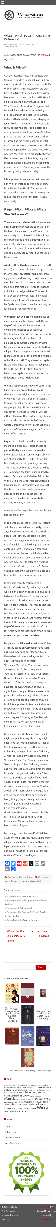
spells (31, 1104)
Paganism (41, 1098)
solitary (25, 1104)
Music (23, 1099)
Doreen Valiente (30, 1090)
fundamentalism (39, 1092)
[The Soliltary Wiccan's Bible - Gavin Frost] (27, 1045)
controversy (15, 1088)
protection (14, 1102)
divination (18, 1090)
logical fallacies (35, 1096)
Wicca (32, 881)
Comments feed (12, 1137)
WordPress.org (12, 1143)
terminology (23, 881)
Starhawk (7, 1108)
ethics (15, 1092)
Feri (20, 1092)
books (7, 1088)
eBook (40, 1090)
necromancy (30, 1099)
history (23, 1095)
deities (30, 1088)
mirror (18, 1099)
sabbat (37, 1102)
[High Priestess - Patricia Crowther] (27, 1023)
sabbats (44, 1101)
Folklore (26, 1092)
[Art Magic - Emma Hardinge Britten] (27, 1002)
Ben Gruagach (12, 44)
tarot (13, 1108)
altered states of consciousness (15, 1085)
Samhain (7, 1104)
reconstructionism (26, 1102)
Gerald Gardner (11, 1096)
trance (33, 1108)
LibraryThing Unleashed (34, 1070)
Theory (30, 877)
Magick (9, 1098)
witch (38, 881)
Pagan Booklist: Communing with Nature (15, 936)
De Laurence (38, 1088)
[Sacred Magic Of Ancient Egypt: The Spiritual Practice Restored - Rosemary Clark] (12, 1043)
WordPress (47, 1219)
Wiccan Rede (9, 1112)
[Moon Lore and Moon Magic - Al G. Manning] (43, 1018)
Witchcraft (21, 1111)
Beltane (39, 1085)
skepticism (16, 1104)
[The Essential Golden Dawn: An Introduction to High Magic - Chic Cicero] (43, 996)
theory (27, 1108)
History (22, 877)
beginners (32, 1085)
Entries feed (10, 1132)
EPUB (11, 1092)
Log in (7, 1126)
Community (13, 877)
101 (40, 877)
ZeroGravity (44, 1207)
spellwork (39, 1104)
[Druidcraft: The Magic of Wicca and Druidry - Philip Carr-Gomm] (43, 1045)
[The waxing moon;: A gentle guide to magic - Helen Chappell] (12, 1020)
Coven (24, 1088)
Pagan (14, 881)
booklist (45, 1085)
